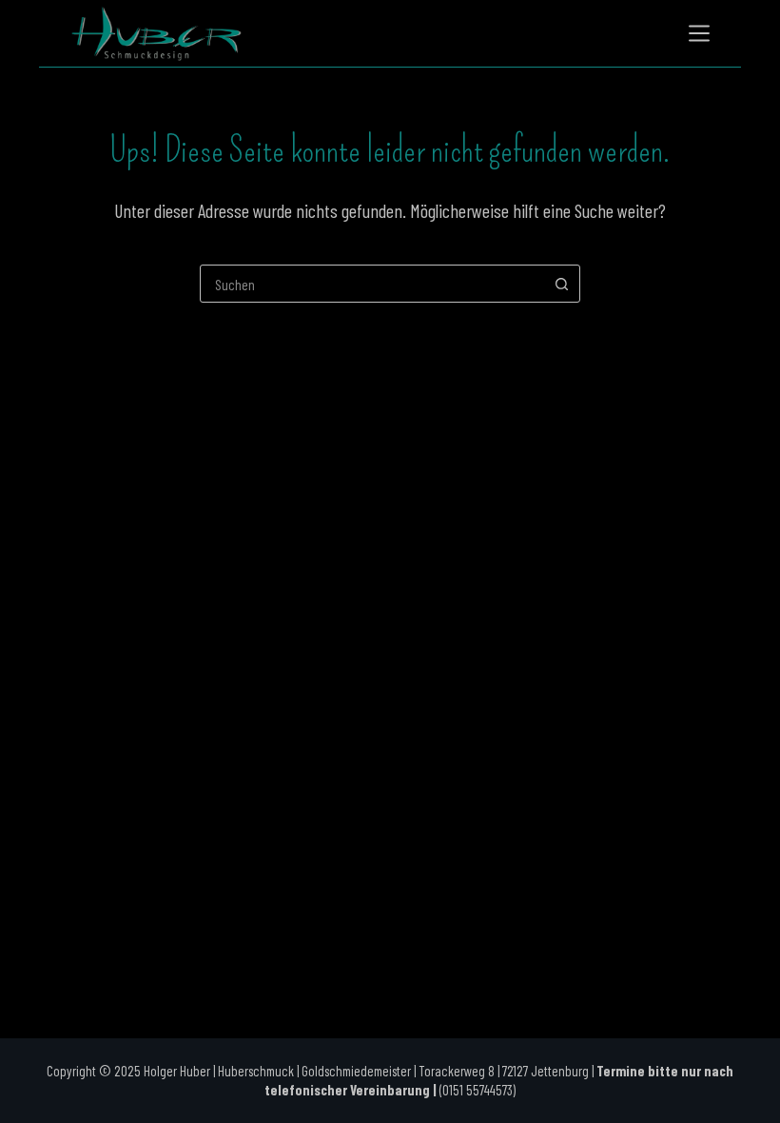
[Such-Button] (561, 284)
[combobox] (372, 284)
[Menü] (699, 33)
